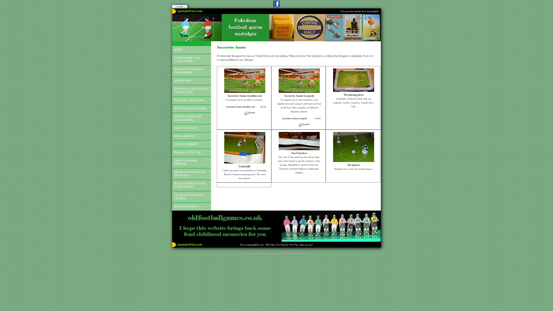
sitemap (249, 252)
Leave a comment (186, 144)
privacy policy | (278, 252)
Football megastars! (189, 100)
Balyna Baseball (186, 206)
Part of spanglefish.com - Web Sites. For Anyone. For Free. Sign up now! (276, 244)
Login (179, 6)
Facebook (276, 3)
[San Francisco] (299, 149)
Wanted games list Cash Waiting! (187, 118)
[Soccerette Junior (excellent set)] (244, 92)
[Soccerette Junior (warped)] (299, 92)
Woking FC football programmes (188, 71)
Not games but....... (187, 136)
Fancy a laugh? (185, 128)
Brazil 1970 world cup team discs (189, 174)
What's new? (182, 80)
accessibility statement (297, 252)
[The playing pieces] (353, 90)
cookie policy (261, 252)
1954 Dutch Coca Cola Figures (189, 197)
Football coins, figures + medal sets (191, 90)
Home (178, 49)
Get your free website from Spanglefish (359, 11)
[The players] (353, 161)
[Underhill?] (244, 162)
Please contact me (187, 152)
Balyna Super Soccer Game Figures (189, 185)
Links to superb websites (185, 162)
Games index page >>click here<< (187, 59)
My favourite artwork (190, 108)
